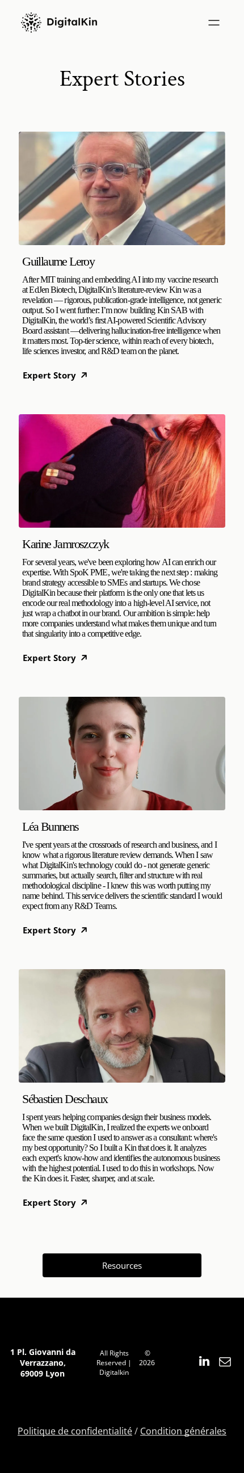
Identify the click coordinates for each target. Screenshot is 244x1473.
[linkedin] (204, 1362)
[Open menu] (214, 23)
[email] (225, 1362)
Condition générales (183, 1431)
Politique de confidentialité (75, 1431)
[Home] (59, 22)
